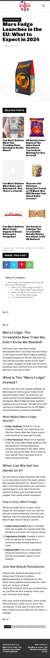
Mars (42, 627)
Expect (15, 627)
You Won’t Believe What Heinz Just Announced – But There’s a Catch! (13, 187)
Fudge (24, 627)
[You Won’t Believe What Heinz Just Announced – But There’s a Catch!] (13, 170)
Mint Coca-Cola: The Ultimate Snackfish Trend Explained (12, 649)
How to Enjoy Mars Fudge (26, 295)
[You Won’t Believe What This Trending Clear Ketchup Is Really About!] (13, 127)
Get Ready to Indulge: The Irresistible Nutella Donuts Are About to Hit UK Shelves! (35, 233)
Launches (33, 627)
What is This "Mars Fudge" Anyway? (26, 287)
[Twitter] (14, 265)
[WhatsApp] (29, 265)
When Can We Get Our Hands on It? (27, 292)
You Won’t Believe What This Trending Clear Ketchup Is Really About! (13, 145)
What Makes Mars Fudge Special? (29, 290)
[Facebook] (6, 265)
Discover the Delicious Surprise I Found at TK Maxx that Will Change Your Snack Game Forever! (36, 191)
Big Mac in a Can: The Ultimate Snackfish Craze (37, 649)
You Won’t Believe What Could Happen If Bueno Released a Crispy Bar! (13, 231)
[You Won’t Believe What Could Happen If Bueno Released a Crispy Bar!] (13, 213)
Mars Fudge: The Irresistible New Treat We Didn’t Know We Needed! (24, 283)
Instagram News (12, 20)
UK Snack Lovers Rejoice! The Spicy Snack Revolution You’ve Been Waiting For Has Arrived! (36, 148)
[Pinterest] (22, 265)
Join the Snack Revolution (23, 297)
